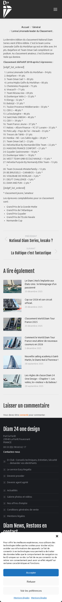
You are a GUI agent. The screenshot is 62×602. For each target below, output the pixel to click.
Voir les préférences (31, 590)
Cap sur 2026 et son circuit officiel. (38, 301)
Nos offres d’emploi (17, 503)
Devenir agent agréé (17, 482)
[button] (57, 536)
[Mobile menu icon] (55, 9)
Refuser (31, 581)
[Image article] (12, 286)
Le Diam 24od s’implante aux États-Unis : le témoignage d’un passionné (41, 284)
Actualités (12, 490)
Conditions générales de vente (23, 509)
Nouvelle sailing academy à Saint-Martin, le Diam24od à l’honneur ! (42, 358)
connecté (24, 415)
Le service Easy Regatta (19, 469)
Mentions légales (21, 598)
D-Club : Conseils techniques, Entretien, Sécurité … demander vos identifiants (32, 461)
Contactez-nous (11, 452)
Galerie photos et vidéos (19, 496)
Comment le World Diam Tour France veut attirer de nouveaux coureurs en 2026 (41, 341)
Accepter (31, 572)
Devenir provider (15, 476)
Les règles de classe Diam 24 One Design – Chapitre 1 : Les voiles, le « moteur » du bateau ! (41, 379)
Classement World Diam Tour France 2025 (40, 320)
